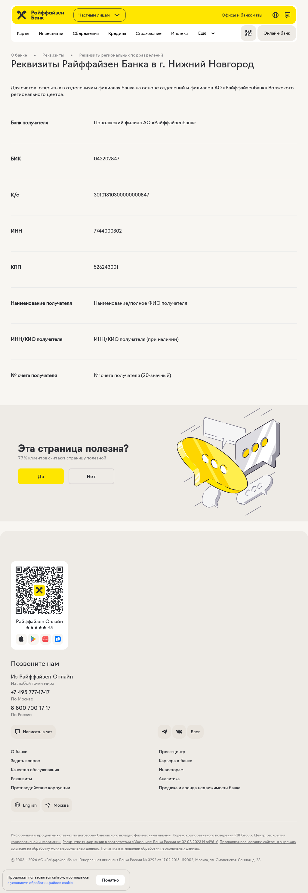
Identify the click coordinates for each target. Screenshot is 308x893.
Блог (195, 731)
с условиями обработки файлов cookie (40, 882)
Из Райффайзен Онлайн (42, 676)
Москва (61, 805)
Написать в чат (37, 731)
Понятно (110, 880)
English (30, 805)
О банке (19, 751)
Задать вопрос (25, 760)
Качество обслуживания (35, 769)
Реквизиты (21, 778)
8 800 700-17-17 (31, 708)
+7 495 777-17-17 (30, 692)
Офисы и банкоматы (242, 15)
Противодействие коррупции (40, 787)
